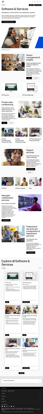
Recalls (3, 408)
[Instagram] (6, 406)
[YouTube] (11, 406)
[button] (21, 381)
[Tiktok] (13, 406)
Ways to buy (4, 396)
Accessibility (13, 408)
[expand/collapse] (10, 49)
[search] (32, 1)
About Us (3, 393)
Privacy (25, 408)
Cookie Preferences (30, 408)
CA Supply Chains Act (19, 408)
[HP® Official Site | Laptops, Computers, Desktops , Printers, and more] (3, 1)
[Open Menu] (40, 1)
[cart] (35, 1)
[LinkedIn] (2, 406)
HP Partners (4, 401)
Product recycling (7, 408)
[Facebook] (4, 406)
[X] (9, 406)
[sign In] (37, 1)
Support (3, 398)
